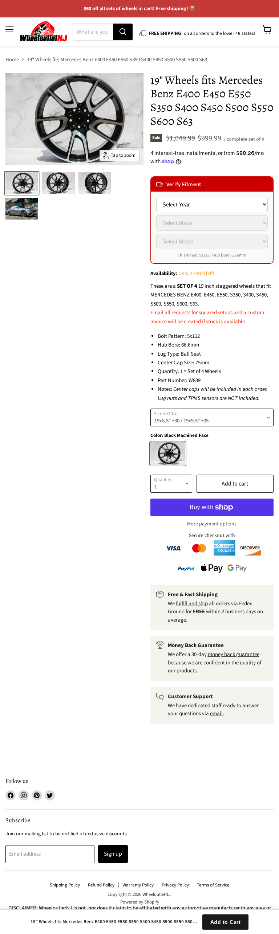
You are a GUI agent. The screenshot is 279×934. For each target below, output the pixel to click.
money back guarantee (233, 654)
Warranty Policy (138, 885)
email (216, 713)
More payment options (211, 524)
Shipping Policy (65, 885)
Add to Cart (225, 922)
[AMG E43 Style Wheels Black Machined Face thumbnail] (22, 183)
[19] (22, 208)
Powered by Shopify (139, 902)
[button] (212, 184)
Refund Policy (101, 885)
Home (12, 60)
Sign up (113, 854)
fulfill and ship (192, 603)
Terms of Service (213, 885)
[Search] (123, 32)
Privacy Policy (175, 885)
